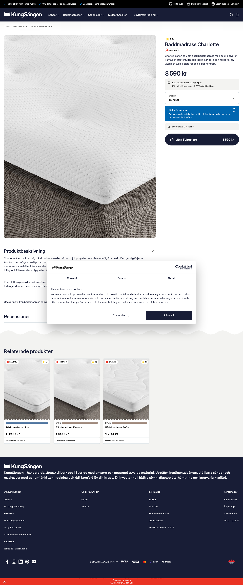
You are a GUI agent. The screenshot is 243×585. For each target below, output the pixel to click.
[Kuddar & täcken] (129, 15)
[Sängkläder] (103, 15)
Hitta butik (178, 3)
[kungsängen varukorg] (237, 14)
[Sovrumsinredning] (158, 15)
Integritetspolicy (12, 527)
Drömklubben (222, 3)
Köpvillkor (9, 541)
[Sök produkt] (231, 14)
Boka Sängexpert (199, 3)
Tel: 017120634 (231, 520)
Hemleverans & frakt (159, 513)
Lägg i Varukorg (205, 139)
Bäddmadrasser (72, 14)
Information (155, 491)
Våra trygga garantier (14, 520)
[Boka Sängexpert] (234, 110)
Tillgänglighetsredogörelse (18, 534)
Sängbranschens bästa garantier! (99, 3)
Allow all (169, 315)
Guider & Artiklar (90, 491)
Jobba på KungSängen (15, 548)
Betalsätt (153, 506)
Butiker (152, 499)
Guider (84, 499)
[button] (4, 581)
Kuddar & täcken (117, 14)
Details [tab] (122, 278)
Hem (8, 26)
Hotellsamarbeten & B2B (161, 527)
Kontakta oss (231, 491)
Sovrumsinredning (145, 14)
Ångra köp (229, 506)
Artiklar (85, 506)
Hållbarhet (9, 513)
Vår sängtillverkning (14, 506)
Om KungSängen (12, 491)
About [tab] (171, 278)
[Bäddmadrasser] (84, 15)
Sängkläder (94, 14)
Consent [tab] (72, 278)
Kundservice (230, 499)
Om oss (8, 499)
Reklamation (230, 513)
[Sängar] (59, 15)
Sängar (52, 14)
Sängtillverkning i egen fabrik (22, 3)
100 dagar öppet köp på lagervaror (59, 3)
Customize (119, 315)
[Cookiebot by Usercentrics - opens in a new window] (177, 267)
